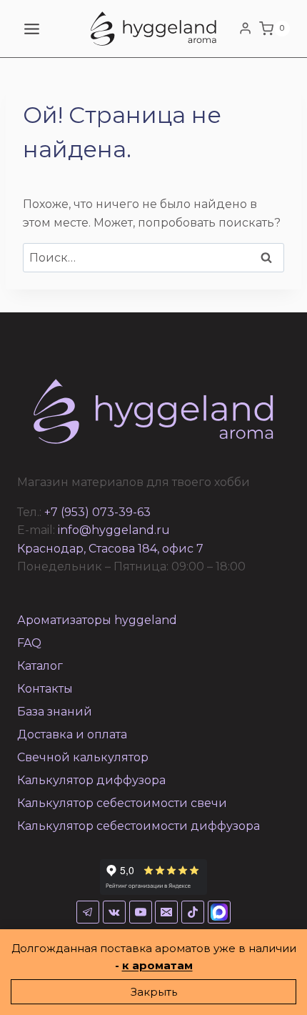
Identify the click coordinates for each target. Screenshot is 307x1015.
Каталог (40, 666)
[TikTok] (192, 912)
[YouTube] (140, 912)
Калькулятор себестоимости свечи (122, 803)
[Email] (166, 912)
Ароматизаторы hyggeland (97, 620)
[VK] (114, 912)
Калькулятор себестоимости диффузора (138, 826)
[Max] (219, 912)
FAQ (29, 643)
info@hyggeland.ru (114, 530)
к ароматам (157, 965)
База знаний (54, 711)
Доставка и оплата (72, 734)
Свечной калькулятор (83, 757)
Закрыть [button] (154, 992)
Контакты (45, 688)
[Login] (245, 28)
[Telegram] (87, 912)
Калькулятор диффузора (91, 780)
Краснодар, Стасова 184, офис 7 (110, 548)
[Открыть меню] (32, 28)
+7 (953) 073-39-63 (97, 512)
